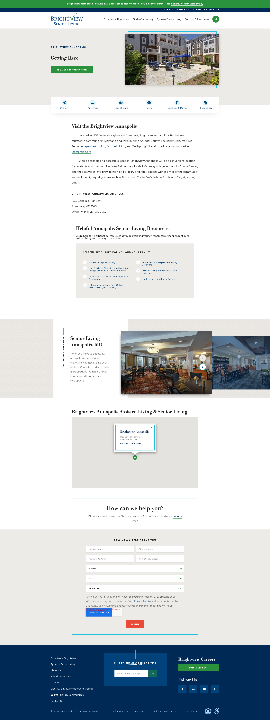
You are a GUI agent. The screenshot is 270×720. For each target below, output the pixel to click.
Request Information (72, 70)
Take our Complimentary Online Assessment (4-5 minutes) (106, 286)
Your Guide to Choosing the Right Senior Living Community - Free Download (110, 269)
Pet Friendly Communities (69, 695)
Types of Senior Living (63, 664)
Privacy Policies (142, 601)
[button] (215, 19)
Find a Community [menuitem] (143, 19)
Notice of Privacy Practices (165, 711)
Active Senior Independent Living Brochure (159, 263)
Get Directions (131, 444)
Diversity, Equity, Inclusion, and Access (72, 689)
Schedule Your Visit (61, 676)
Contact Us (57, 701)
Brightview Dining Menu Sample (159, 279)
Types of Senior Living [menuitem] (169, 19)
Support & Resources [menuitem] (197, 19)
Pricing (149, 108)
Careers (55, 682)
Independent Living (92, 146)
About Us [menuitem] (183, 10)
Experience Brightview (63, 658)
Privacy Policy (140, 711)
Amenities (93, 108)
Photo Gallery (205, 108)
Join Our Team (199, 668)
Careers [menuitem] (168, 10)
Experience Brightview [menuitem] (116, 19)
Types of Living (121, 108)
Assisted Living (115, 146)
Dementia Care (81, 151)
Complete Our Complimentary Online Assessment (109, 277)
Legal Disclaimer (191, 711)
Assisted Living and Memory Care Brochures (159, 271)
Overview (64, 108)
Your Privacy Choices (118, 711)
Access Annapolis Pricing (102, 262)
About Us (56, 670)
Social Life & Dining (177, 108)
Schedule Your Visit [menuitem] (206, 10)
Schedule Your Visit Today (187, 3)
